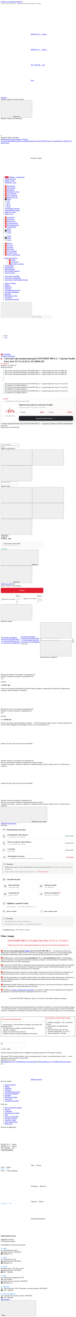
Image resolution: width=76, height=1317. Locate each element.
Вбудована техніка (11, 296)
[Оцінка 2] (48, 495)
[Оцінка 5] (16, 527)
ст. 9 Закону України (42, 871)
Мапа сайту (9, 1124)
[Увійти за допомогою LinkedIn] (16, 473)
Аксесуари (8, 297)
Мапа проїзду (5, 1299)
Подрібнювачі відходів (12, 290)
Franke (26, 951)
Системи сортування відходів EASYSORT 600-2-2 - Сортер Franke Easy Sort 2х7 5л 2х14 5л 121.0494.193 (30, 639)
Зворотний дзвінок (7, 1150)
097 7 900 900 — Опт (38, 65)
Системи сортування (12, 299)
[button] (38, 12)
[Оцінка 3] (16, 511)
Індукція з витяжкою (12, 292)
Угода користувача (11, 1122)
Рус (6, 337)
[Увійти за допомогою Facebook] (16, 457)
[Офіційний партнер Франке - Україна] (13, 1047)
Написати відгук (7, 367)
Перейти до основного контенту (12, 1)
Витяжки (8, 294)
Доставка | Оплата (51, 141)
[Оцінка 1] (16, 495)
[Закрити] (16, 612)
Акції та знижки (10, 283)
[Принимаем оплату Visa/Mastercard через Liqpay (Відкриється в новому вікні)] (54, 1062)
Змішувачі (8, 287)
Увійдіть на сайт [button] (6, 584)
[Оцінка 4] (48, 511)
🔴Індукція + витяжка (16, 264)
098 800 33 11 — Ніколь (39, 49)
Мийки (7, 285)
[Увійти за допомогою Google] (48, 457)
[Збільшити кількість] (55, 648)
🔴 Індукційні (13, 262)
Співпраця (9, 141)
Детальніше (70, 857)
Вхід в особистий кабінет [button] (13, 1107)
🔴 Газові (12, 260)
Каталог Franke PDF (38, 141)
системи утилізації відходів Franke (22, 990)
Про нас (3, 141)
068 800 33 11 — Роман (39, 34)
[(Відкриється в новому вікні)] (3, 1064)
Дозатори (8, 288)
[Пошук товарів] (16, 310)
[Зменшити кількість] (55, 630)
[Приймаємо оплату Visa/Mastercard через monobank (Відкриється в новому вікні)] (19, 1062)
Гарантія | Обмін (62, 141)
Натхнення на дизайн (20, 141)
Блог (29, 141)
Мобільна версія (36, 1079)
